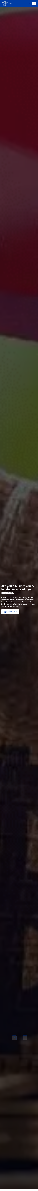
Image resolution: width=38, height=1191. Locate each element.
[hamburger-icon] (34, 3)
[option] (19, 598)
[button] (30, 3)
